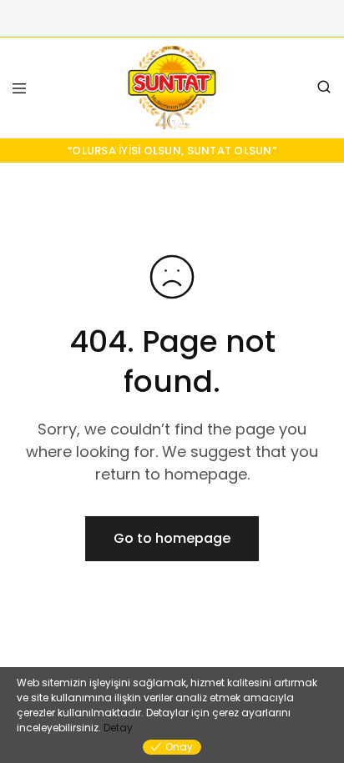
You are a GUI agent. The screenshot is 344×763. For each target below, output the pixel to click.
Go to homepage (172, 538)
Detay (118, 727)
